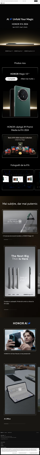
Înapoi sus (37, 432)
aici (16, 451)
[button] (11, 79)
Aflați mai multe (27, 79)
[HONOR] (2, 432)
